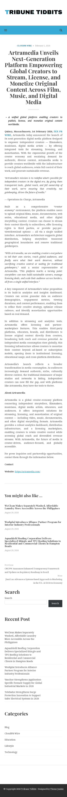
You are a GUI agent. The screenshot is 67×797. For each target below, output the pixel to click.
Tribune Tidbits (28, 789)
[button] (3, 30)
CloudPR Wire (24, 46)
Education (10, 739)
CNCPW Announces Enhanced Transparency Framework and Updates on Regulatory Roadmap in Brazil (32, 570)
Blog (7, 727)
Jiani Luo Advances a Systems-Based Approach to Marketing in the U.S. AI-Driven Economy (33, 581)
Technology (11, 752)
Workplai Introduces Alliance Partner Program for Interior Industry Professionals (33, 523)
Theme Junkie (57, 789)
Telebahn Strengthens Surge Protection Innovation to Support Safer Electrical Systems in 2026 (23, 695)
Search (8, 598)
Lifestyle (9, 746)
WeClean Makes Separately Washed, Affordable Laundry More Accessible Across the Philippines (32, 507)
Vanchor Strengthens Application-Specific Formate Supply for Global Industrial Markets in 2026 (23, 682)
